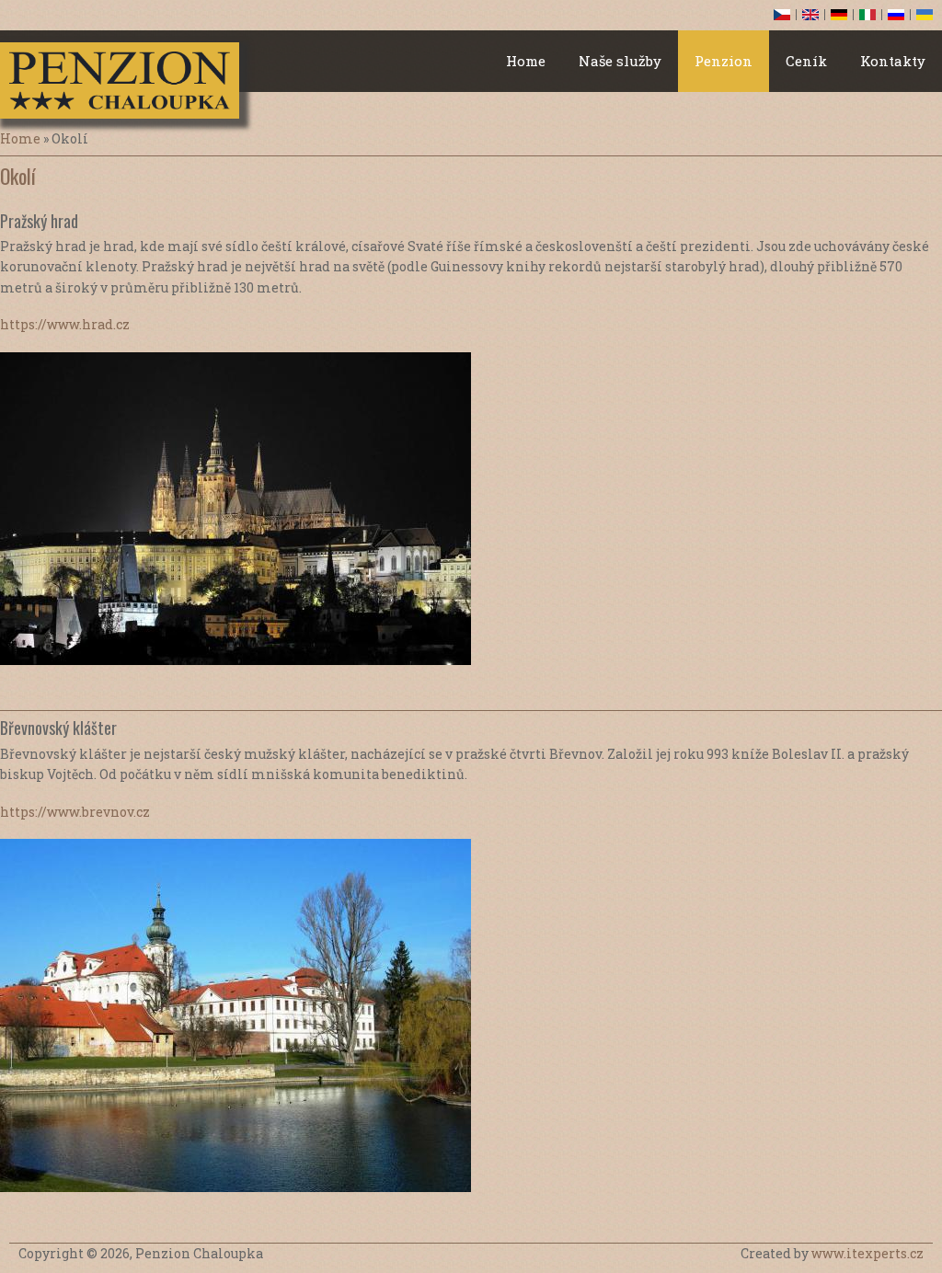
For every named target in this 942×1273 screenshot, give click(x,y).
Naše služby (620, 61)
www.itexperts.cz (867, 1253)
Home (526, 61)
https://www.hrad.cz (65, 324)
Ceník (806, 61)
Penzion (723, 61)
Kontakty (892, 61)
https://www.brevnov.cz (75, 811)
